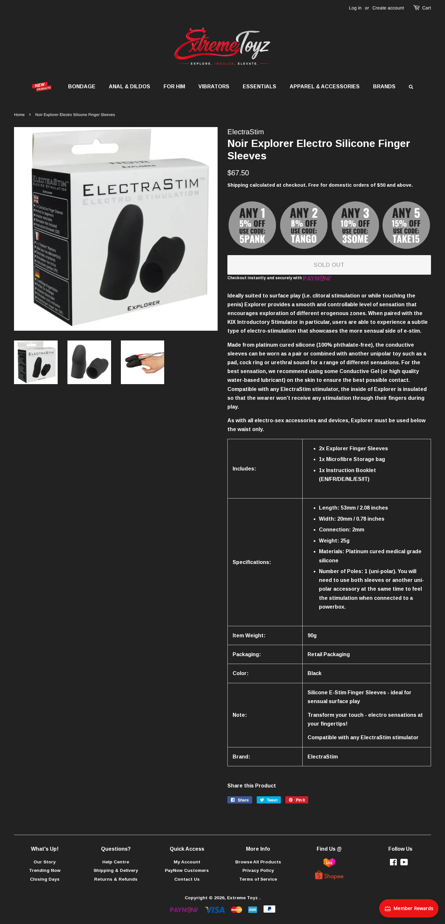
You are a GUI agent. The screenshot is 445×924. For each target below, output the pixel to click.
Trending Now (45, 870)
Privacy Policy (258, 870)
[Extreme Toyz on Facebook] (393, 863)
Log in (355, 7)
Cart (426, 7)
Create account (388, 7)
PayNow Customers (187, 870)
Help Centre (115, 861)
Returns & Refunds (115, 879)
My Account (187, 861)
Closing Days (45, 879)
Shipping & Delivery (115, 870)
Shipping (237, 185)
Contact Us (187, 879)
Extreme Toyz (243, 897)
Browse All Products (258, 861)
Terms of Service (258, 879)
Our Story (45, 861)
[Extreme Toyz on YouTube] (404, 863)
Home (19, 114)
